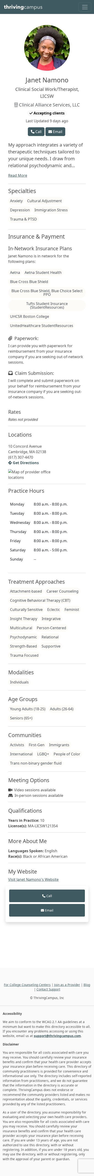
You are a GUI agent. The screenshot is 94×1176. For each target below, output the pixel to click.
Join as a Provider (67, 985)
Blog (87, 985)
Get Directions (25, 462)
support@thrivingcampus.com (57, 1036)
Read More (17, 175)
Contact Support (48, 989)
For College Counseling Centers (27, 985)
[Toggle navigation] (84, 7)
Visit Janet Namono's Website (33, 879)
